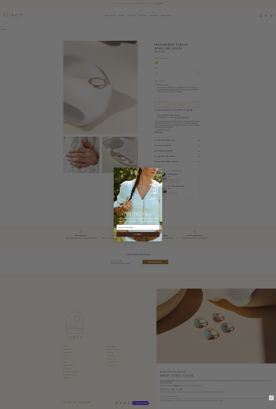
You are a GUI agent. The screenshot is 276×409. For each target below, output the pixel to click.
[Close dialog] (159, 170)
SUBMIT (138, 234)
